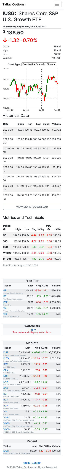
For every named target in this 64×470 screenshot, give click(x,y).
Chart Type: (14, 64)
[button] (32, 207)
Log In (32, 329)
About (26, 462)
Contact (36, 462)
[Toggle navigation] (57, 4)
